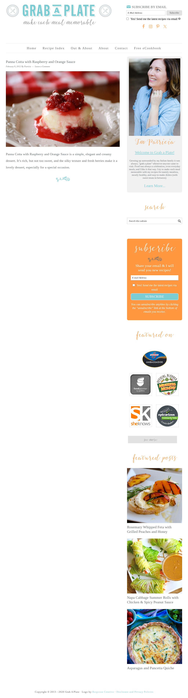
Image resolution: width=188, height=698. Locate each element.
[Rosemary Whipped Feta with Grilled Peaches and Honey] (154, 495)
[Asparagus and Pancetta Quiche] (154, 636)
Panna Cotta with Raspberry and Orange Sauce (40, 62)
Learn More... (154, 186)
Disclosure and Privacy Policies (134, 691)
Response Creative (103, 691)
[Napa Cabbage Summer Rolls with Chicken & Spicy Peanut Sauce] (154, 566)
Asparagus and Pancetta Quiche (150, 668)
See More (152, 440)
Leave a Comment (42, 66)
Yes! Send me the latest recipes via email (154, 19)
